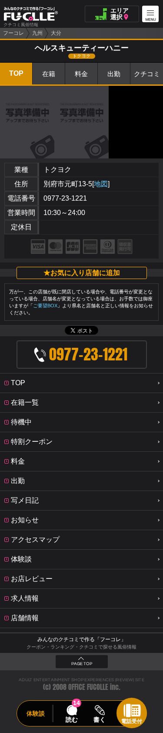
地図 (101, 184)
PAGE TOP (81, 664)
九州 (37, 33)
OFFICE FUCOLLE (88, 687)
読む (72, 719)
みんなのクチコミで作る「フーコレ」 (81, 639)
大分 (56, 33)
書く (100, 719)
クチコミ (147, 73)
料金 (81, 73)
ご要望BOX (45, 305)
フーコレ (13, 33)
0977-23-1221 (65, 198)
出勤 (113, 73)
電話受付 (131, 721)
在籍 (48, 73)
